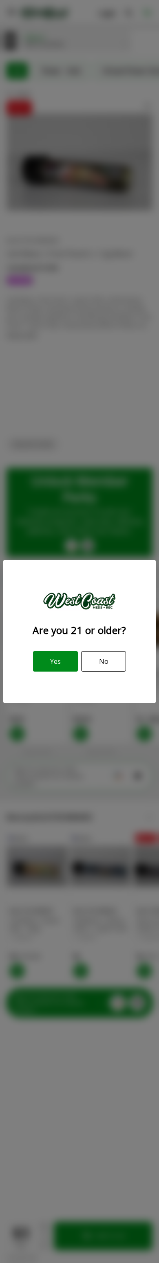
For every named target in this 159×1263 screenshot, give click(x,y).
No (103, 661)
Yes (55, 661)
